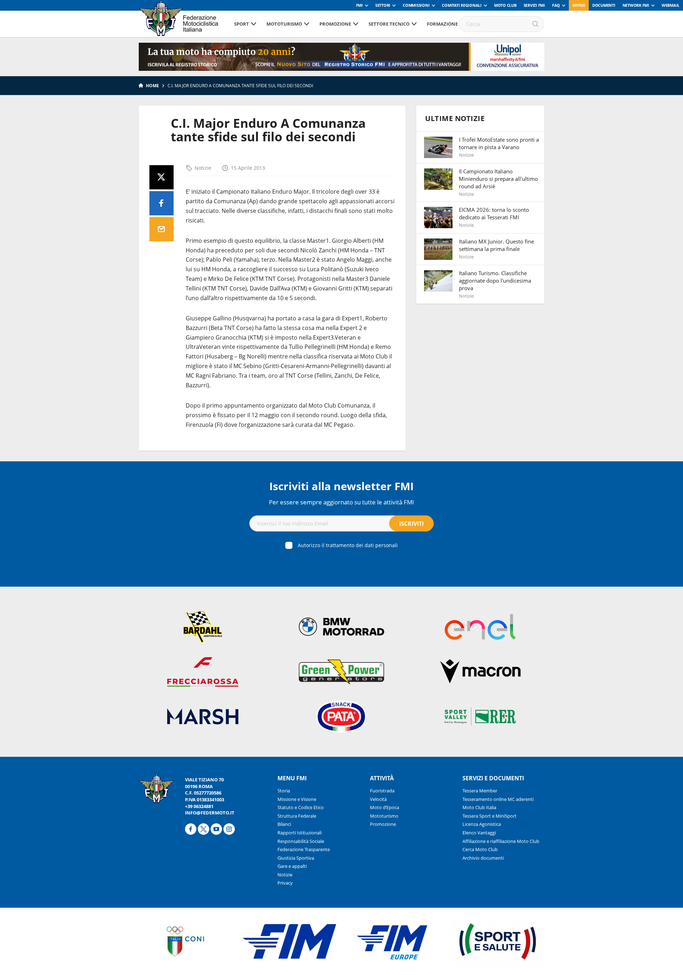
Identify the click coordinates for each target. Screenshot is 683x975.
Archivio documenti (483, 858)
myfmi (578, 5)
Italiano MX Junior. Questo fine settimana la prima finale (496, 245)
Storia (283, 790)
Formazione (442, 24)
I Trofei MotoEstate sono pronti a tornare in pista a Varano (499, 143)
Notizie (203, 167)
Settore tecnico (389, 24)
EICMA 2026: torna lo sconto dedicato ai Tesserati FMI (494, 213)
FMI (359, 5)
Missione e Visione (296, 799)
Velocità (378, 799)
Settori (382, 5)
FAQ (556, 5)
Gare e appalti (292, 866)
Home (152, 86)
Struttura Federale (296, 816)
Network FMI (636, 5)
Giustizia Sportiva (295, 858)
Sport (241, 24)
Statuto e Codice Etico (300, 807)
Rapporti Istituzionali (299, 832)
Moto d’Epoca (384, 807)
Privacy (285, 883)
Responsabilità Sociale (300, 841)
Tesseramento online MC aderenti (498, 799)
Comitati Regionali (462, 5)
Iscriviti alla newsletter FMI (341, 486)
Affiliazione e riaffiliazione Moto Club (500, 841)
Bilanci (284, 824)
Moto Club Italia (479, 807)
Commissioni (416, 5)
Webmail (670, 5)
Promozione (335, 24)
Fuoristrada (382, 790)
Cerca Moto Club (480, 849)
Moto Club (505, 5)
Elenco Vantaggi (479, 832)
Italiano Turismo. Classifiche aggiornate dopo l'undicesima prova (495, 280)
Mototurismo (284, 24)
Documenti (603, 5)
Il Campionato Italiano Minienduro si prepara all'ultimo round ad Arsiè (498, 179)
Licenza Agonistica (481, 824)
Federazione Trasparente (303, 849)
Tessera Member (479, 790)
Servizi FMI (534, 5)
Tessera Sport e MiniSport (489, 816)
